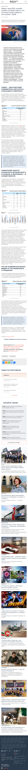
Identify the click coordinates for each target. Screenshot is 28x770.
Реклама (3, 755)
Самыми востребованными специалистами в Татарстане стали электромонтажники (10, 427)
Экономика (3, 554)
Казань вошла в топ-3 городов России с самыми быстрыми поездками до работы (13, 417)
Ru (15, 753)
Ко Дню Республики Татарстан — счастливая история (13, 498)
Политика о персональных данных (7, 759)
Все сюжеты (14, 395)
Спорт (2, 464)
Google (8, 336)
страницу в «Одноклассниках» (11, 348)
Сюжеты (6, 375)
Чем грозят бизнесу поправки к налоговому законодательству (14, 559)
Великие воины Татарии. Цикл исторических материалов (11, 385)
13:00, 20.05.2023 (4, 17)
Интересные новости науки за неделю (11, 587)
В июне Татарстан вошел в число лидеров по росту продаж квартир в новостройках (12, 422)
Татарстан (12, 356)
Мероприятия (4, 522)
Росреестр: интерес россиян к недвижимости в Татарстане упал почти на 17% (13, 438)
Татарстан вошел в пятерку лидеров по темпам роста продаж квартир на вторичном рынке (13, 412)
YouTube (12, 336)
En (17, 753)
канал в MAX (18, 346)
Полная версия (4, 764)
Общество (3, 493)
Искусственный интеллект (10, 391)
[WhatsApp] (9, 362)
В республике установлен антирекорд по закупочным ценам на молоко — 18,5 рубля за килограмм (14, 730)
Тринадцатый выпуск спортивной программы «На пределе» (13, 614)
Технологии (4, 667)
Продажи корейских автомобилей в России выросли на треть (12, 407)
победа (20, 125)
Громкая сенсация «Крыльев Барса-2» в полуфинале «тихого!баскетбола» (13, 702)
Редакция (3, 754)
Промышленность (5, 725)
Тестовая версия (5, 766)
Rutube (10, 351)
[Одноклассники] (6, 362)
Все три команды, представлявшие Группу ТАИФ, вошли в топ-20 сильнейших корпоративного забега (13, 469)
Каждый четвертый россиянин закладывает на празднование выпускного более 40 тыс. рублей (14, 433)
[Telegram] (12, 362)
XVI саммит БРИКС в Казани (10, 380)
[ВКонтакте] (3, 362)
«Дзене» (16, 351)
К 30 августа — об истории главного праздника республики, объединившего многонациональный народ (13, 643)
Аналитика (4, 6)
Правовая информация (6, 757)
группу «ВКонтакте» (9, 346)
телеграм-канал (19, 345)
